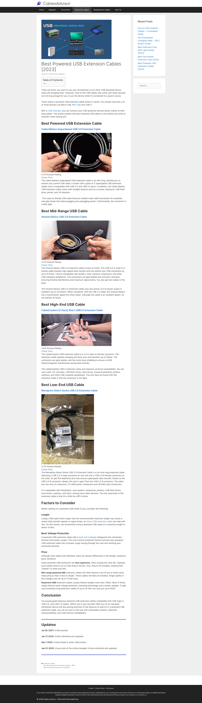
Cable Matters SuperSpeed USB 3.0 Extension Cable (71, 129)
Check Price (46, 177)
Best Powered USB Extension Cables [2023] (147, 66)
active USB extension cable (99, 521)
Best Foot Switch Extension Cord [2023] (57, 667)
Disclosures (110, 688)
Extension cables (82, 10)
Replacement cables (102, 10)
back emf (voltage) (87, 537)
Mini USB (76, 105)
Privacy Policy (100, 688)
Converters (65, 10)
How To (118, 10)
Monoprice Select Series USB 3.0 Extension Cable (69, 390)
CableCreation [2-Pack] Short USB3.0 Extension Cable (72, 310)
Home (41, 10)
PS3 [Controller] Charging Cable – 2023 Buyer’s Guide (148, 41)
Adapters (52, 10)
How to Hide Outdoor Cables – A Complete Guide (148, 31)
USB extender (54, 111)
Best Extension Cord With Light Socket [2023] (147, 50)
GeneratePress (72, 699)
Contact (91, 688)
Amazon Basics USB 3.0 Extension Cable (64, 216)
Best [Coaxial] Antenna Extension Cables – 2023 (59, 665)
